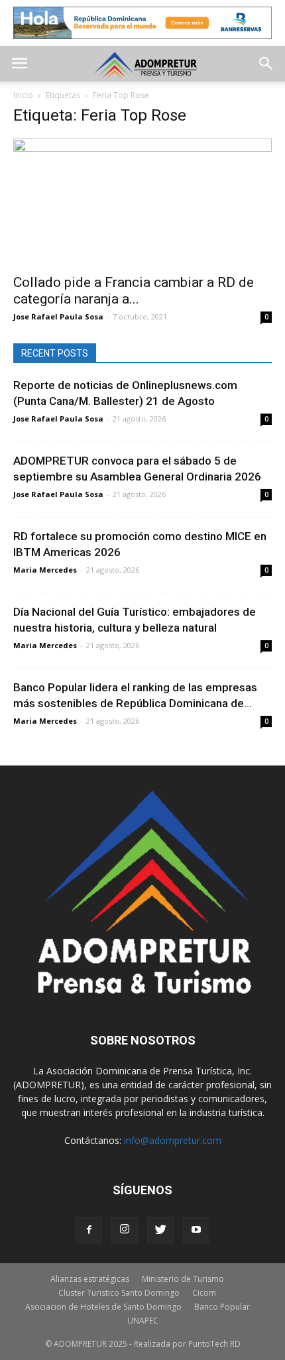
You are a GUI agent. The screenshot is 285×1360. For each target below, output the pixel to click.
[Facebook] (89, 1230)
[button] (266, 64)
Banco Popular (222, 1306)
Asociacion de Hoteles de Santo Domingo (103, 1306)
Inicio (23, 95)
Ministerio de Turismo (183, 1278)
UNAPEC (142, 1320)
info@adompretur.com (172, 1140)
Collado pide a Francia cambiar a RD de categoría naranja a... (133, 290)
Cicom (204, 1292)
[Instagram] (124, 1230)
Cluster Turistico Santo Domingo (119, 1292)
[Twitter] (160, 1230)
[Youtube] (196, 1230)
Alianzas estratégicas (89, 1278)
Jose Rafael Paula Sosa (58, 316)
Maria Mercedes (45, 570)
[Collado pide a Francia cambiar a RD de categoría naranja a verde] (142, 202)
